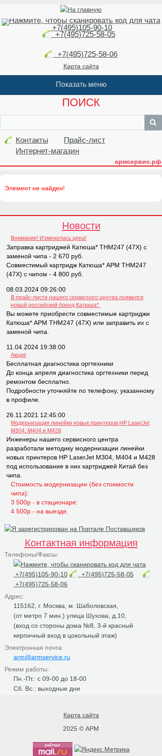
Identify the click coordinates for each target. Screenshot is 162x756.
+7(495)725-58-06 (85, 54)
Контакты (32, 140)
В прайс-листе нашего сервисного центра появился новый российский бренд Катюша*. (77, 301)
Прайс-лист (84, 140)
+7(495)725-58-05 (83, 34)
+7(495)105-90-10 (81, 27)
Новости (81, 225)
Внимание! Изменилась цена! (48, 238)
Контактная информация (81, 543)
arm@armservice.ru (42, 657)
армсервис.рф (138, 161)
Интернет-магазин (47, 151)
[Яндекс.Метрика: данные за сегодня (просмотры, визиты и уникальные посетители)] (102, 749)
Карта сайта (81, 66)
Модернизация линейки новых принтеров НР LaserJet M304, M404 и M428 (80, 427)
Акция (18, 355)
